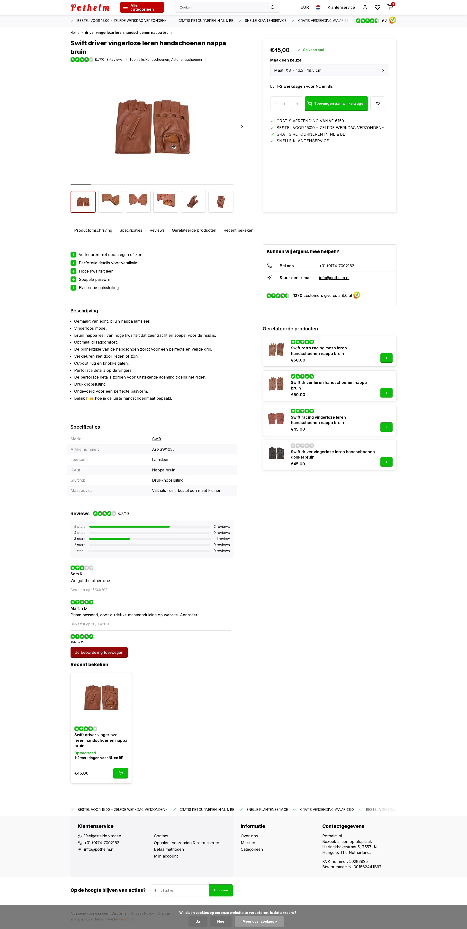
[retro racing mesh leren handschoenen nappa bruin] (276, 349)
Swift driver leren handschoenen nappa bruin (329, 385)
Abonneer (220, 890)
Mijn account (166, 856)
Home (75, 33)
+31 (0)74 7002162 (336, 265)
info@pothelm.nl (334, 277)
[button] (242, 126)
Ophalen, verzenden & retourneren (186, 842)
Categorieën (252, 849)
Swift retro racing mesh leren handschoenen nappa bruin (319, 350)
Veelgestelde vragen (102, 835)
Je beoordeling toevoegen (99, 652)
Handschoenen (157, 60)
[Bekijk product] (120, 773)
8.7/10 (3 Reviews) (109, 60)
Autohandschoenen (186, 60)
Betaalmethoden (169, 849)
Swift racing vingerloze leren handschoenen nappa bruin (318, 420)
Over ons (249, 835)
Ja (198, 921)
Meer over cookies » (259, 921)
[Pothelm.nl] (92, 7)
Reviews (157, 230)
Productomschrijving (93, 230)
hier (90, 398)
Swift (156, 438)
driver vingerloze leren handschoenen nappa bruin (128, 33)
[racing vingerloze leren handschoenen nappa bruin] (276, 418)
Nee (220, 921)
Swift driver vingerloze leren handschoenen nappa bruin (100, 740)
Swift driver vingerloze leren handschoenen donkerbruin (333, 454)
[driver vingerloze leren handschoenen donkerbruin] (276, 453)
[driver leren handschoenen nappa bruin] (276, 384)
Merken (248, 842)
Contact (161, 835)
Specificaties (130, 230)
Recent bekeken (238, 230)
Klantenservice (341, 7)
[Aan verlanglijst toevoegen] (124, 680)
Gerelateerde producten (194, 230)
